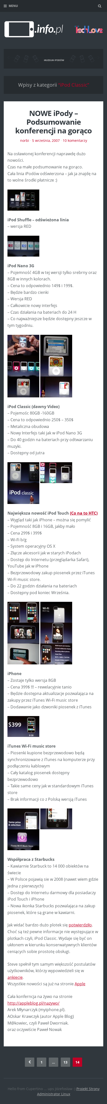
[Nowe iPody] (23, 199)
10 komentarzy (75, 140)
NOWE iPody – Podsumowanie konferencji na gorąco (53, 122)
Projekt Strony (88, 1088)
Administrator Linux (53, 1094)
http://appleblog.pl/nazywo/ (33, 1003)
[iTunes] (23, 818)
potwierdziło (80, 925)
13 (65, 1062)
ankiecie (15, 977)
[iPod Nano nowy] (56, 386)
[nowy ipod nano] (23, 386)
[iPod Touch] (23, 612)
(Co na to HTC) (84, 513)
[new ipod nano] (23, 344)
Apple (80, 984)
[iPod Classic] (23, 472)
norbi (24, 140)
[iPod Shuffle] (23, 245)
